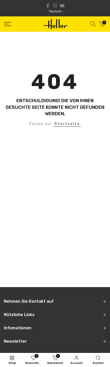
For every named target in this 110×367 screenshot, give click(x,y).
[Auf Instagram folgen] (55, 6)
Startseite (67, 124)
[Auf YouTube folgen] (62, 6)
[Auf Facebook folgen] (48, 6)
